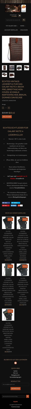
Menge (4, 104)
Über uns (15, 373)
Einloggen (24, 30)
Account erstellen (11, 30)
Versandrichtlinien (19, 188)
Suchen (15, 371)
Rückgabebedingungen (19, 197)
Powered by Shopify (15, 406)
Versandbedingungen (15, 377)
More (22, 26)
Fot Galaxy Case (11, 26)
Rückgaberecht (15, 375)
